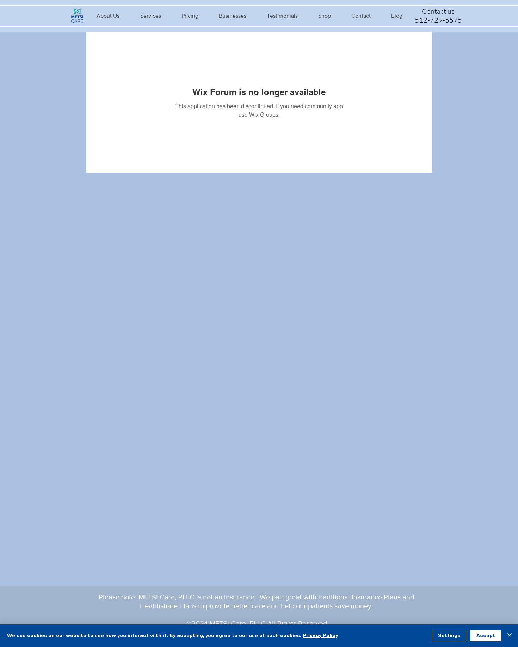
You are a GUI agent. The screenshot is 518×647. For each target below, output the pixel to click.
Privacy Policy (320, 635)
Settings (449, 635)
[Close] (509, 635)
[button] (108, 16)
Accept (485, 635)
